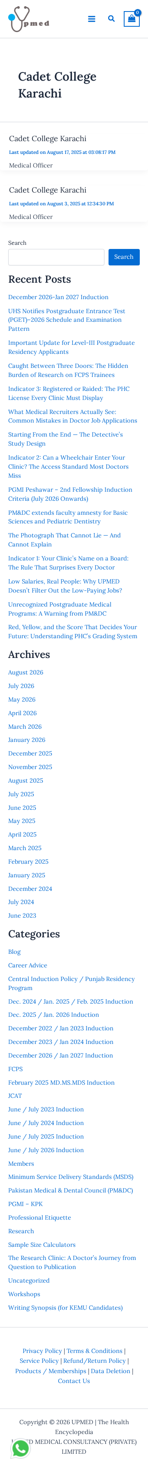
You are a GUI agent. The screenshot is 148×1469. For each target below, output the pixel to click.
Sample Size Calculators (42, 1244)
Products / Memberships (50, 1371)
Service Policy (39, 1360)
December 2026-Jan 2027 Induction (58, 297)
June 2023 (22, 915)
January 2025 (26, 875)
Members (21, 1163)
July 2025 (21, 794)
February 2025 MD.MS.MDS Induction (61, 1082)
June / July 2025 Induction (46, 1136)
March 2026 (25, 726)
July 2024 (21, 902)
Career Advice (27, 965)
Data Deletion (110, 1371)
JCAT (15, 1095)
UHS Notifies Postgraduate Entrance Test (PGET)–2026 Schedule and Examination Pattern (66, 320)
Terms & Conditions (95, 1351)
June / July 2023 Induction (46, 1109)
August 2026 (25, 672)
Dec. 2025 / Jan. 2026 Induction (53, 1014)
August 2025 (25, 780)
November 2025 (30, 767)
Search (17, 242)
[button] (112, 19)
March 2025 (25, 848)
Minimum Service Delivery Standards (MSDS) (70, 1177)
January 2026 (26, 740)
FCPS (15, 1069)
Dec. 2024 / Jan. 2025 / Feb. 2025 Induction (70, 1001)
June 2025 (22, 807)
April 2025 (22, 834)
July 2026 (21, 686)
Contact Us (74, 1381)
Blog (14, 951)
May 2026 (21, 699)
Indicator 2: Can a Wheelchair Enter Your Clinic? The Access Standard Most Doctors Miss (68, 466)
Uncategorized (29, 1280)
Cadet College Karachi (47, 138)
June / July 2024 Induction (46, 1123)
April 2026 (22, 713)
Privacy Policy (42, 1351)
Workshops (24, 1294)
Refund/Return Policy (94, 1360)
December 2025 (30, 753)
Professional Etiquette (39, 1217)
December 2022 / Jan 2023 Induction (60, 1028)
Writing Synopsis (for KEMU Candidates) (65, 1307)
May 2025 (21, 821)
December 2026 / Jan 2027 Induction (60, 1055)
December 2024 (30, 889)
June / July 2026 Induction (46, 1150)
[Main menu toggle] (91, 19)
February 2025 (28, 861)
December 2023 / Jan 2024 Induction (60, 1042)
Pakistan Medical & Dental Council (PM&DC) (70, 1190)
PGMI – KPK (25, 1204)
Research (21, 1231)
